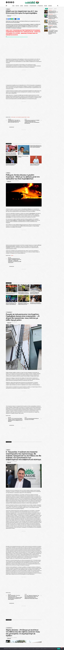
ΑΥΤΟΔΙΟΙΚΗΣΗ (40, 5)
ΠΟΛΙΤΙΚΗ (17, 5)
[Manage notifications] (61, 647)
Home (13, 5)
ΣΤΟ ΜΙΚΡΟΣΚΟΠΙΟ (33, 5)
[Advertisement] (24, 76)
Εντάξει (59, 648)
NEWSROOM (11, 127)
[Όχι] (62, 648)
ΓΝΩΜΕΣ (45, 5)
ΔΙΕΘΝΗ (21, 5)
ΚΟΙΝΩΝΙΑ (50, 5)
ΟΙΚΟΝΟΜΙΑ (26, 5)
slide (12, 255)
